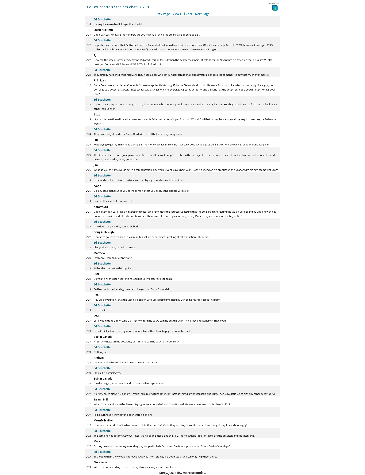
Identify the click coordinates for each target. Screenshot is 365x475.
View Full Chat (182, 14)
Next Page (202, 14)
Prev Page (163, 14)
